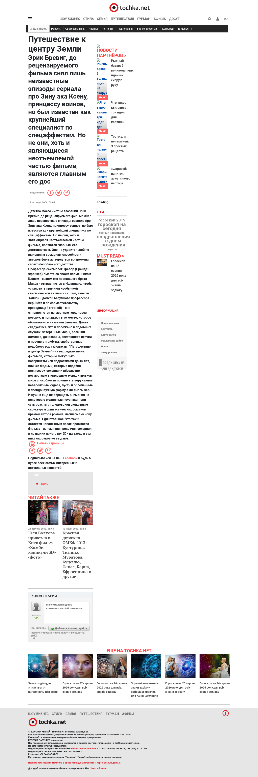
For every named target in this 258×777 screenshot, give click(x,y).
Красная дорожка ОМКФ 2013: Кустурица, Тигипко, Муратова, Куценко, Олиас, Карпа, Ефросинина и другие (76, 554)
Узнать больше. (99, 768)
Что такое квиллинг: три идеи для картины (118, 112)
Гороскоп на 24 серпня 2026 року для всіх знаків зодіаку (215, 687)
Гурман (143, 19)
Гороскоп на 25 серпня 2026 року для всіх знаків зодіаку (180, 687)
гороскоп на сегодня (112, 226)
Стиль (88, 19)
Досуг (174, 19)
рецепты (112, 249)
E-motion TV (185, 28)
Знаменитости (38, 28)
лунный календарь (112, 233)
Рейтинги (107, 28)
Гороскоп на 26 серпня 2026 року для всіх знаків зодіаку (112, 687)
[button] (218, 19)
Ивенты (93, 28)
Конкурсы (168, 28)
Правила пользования (39, 762)
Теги (101, 212)
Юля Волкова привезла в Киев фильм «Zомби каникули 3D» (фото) (42, 545)
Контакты (107, 328)
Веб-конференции (147, 28)
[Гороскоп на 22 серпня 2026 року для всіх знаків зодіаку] (102, 262)
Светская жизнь (75, 28)
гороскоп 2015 (112, 220)
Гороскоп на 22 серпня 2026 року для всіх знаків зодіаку (118, 275)
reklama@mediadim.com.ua (85, 748)
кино (44, 483)
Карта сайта (108, 334)
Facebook (70, 458)
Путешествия (122, 19)
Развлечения (125, 28)
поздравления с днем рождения (113, 241)
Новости (56, 28)
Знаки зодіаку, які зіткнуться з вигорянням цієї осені (43, 687)
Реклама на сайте (112, 340)
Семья (102, 19)
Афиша (160, 19)
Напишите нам (110, 323)
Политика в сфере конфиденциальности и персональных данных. (86, 762)
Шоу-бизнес (70, 19)
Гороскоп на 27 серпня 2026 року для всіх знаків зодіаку (77, 687)
